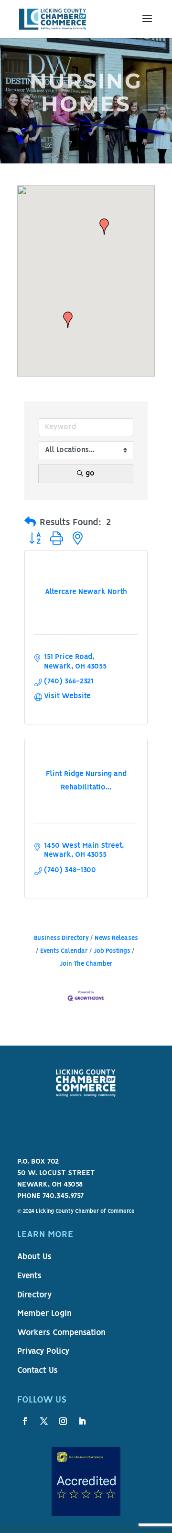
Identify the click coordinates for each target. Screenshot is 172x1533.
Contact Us (37, 1371)
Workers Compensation (61, 1333)
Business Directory (61, 938)
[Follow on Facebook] (24, 1421)
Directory (34, 1295)
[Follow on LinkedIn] (82, 1421)
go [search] (90, 473)
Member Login (44, 1314)
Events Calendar (64, 951)
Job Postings (112, 951)
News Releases (116, 938)
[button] (104, 226)
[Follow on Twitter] (44, 1421)
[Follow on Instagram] (63, 1421)
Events (29, 1276)
